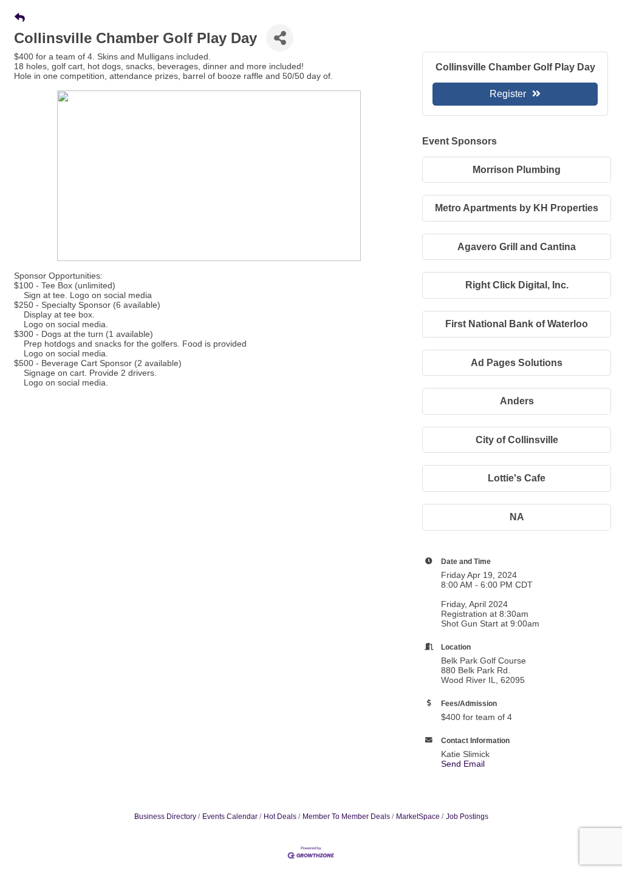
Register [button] (508, 94)
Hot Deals (280, 816)
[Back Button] (20, 18)
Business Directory (165, 816)
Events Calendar (230, 816)
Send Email (463, 764)
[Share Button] (279, 38)
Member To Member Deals (346, 816)
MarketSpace (418, 816)
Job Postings (467, 816)
